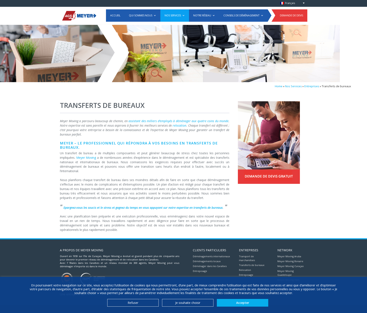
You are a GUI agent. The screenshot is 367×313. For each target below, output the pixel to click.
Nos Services (173, 15)
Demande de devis (291, 15)
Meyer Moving (86, 158)
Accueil (115, 15)
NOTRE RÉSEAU (202, 15)
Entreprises (311, 86)
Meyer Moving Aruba (289, 256)
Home (278, 86)
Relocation (245, 270)
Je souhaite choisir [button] (187, 303)
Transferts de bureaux (251, 265)
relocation (179, 125)
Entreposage (200, 271)
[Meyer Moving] (79, 15)
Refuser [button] (133, 303)
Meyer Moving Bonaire (290, 261)
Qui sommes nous (140, 15)
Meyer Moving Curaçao (290, 266)
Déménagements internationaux (211, 256)
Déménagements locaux (207, 261)
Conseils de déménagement (241, 15)
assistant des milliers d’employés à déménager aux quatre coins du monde (178, 121)
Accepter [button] (242, 303)
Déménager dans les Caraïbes (210, 266)
